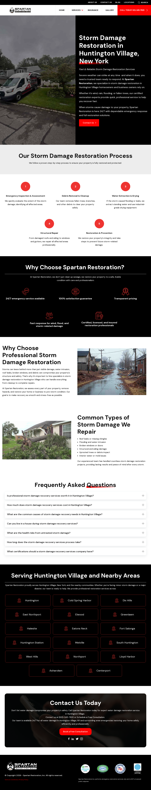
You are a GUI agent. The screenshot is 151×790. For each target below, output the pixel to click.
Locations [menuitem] (129, 2)
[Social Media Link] (68, 739)
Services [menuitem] (76, 10)
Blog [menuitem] (117, 2)
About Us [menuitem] (92, 2)
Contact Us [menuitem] (106, 2)
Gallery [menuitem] (109, 10)
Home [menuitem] (62, 10)
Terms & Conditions (11, 780)
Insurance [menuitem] (93, 10)
